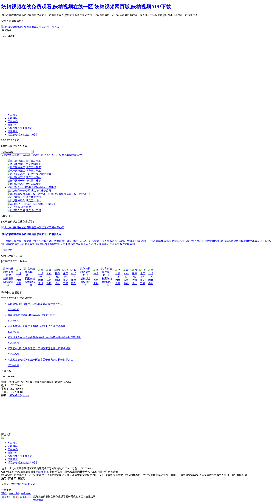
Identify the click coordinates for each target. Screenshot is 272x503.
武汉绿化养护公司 (41, 174)
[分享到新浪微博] (17, 497)
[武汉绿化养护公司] (19, 174)
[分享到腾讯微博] (21, 497)
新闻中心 (13, 124)
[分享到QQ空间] (14, 497)
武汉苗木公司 (33, 197)
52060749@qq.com (19, 395)
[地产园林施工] (16, 167)
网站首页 (13, 114)
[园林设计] (41, 276)
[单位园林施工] (16, 160)
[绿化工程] (65, 276)
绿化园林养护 (33, 180)
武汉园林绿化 (33, 200)
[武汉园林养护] (16, 177)
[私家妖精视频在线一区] (30, 275)
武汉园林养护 (33, 177)
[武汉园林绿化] (16, 200)
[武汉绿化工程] (16, 210)
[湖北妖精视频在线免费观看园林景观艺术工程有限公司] (32, 27)
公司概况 (13, 118)
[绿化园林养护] (16, 180)
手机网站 (26, 493)
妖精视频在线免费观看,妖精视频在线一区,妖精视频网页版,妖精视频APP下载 (86, 6)
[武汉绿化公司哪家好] (20, 203)
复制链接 (41, 471)
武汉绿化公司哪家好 (44, 203)
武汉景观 (26, 207)
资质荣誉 (13, 131)
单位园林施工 (33, 160)
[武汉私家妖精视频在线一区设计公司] (29, 194)
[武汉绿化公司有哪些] (20, 187)
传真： (5, 392)
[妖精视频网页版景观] (8, 275)
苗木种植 (6, 155)
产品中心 (13, 121)
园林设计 (28, 155)
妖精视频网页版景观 (70, 155)
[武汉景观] (14, 207)
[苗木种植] (49, 276)
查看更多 (8, 250)
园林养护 (17, 155)
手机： (5, 388)
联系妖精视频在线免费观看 (23, 134)
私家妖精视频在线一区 (46, 155)
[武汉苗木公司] (16, 197)
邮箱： (5, 395)
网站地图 (14, 493)
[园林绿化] (57, 276)
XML (4, 493)
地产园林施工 (33, 167)
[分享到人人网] (24, 497)
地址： (5, 382)
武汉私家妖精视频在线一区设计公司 (71, 194)
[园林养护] (19, 276)
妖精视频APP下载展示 (20, 128)
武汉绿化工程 (33, 210)
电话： (5, 385)
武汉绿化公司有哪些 (44, 187)
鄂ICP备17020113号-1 (23, 484)
